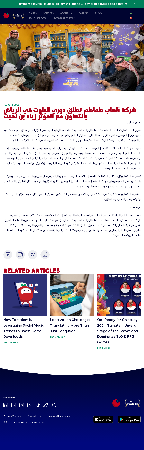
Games (33, 13)
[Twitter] (32, 254)
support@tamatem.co (59, 416)
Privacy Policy (34, 416)
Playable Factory (64, 18)
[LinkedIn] (7, 254)
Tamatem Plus (37, 18)
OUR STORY (25, 17)
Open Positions (78, 17)
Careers (83, 13)
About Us (66, 13)
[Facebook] (20, 254)
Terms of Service (12, 416)
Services (48, 13)
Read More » (10, 343)
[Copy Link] (45, 254)
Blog (98, 13)
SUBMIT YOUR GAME (81, 17)
